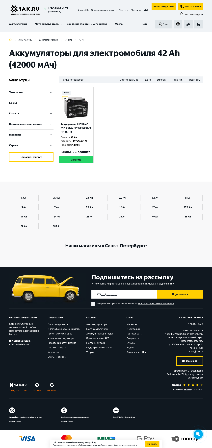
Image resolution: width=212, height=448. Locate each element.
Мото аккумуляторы (47, 24)
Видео (130, 347)
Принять (152, 444)
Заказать (76, 159)
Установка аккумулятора (61, 338)
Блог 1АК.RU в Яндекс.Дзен (124, 417)
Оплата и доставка (58, 324)
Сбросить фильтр (31, 157)
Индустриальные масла (99, 347)
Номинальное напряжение (25, 124)
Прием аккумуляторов (60, 333)
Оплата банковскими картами (64, 329)
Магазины (136, 10)
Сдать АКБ (83, 10)
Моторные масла (95, 343)
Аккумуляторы (18, 24)
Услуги (90, 352)
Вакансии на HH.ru (137, 352)
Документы (133, 338)
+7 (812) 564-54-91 (58, 7)
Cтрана (13, 145)
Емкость (14, 113)
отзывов (187, 390)
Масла (119, 24)
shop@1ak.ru (196, 351)
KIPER (66, 93)
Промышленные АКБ (97, 338)
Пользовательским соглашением (156, 303)
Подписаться (180, 294)
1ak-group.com (17, 390)
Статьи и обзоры (57, 356)
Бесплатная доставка (164, 6)
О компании (133, 329)
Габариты (15, 134)
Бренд (13, 102)
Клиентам (53, 352)
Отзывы (131, 343)
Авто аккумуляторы (96, 324)
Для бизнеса (189, 360)
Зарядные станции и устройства (87, 24)
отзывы (37, 390)
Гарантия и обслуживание (62, 343)
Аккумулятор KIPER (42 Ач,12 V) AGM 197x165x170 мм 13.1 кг (76, 128)
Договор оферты (57, 347)
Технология (16, 92)
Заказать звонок (193, 6)
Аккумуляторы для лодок (99, 333)
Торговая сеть (134, 333)
